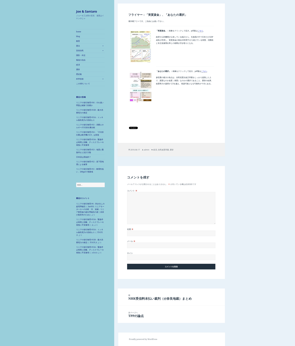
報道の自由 (80, 60)
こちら (200, 30)
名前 (130, 229)
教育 (78, 41)
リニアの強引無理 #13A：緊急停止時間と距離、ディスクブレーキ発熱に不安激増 (90, 142)
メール (131, 241)
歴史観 (79, 74)
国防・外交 (80, 55)
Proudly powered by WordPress (143, 339)
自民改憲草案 (163, 149)
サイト (130, 253)
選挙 (78, 69)
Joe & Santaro (86, 11)
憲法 (78, 46)
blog (78, 36)
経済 (78, 64)
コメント (132, 190)
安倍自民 (80, 50)
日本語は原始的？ (83, 157)
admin (146, 149)
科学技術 (80, 79)
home (78, 31)
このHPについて (83, 83)
